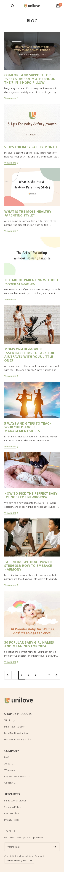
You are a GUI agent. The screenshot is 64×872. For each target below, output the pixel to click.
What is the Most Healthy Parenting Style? (27, 213)
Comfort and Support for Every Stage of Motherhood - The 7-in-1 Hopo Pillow (30, 78)
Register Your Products (17, 776)
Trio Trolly (9, 720)
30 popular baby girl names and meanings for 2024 (29, 644)
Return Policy (11, 813)
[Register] (54, 847)
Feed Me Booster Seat (16, 733)
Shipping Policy (12, 807)
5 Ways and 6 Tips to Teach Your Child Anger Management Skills (28, 427)
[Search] (12, 5)
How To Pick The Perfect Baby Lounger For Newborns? (30, 495)
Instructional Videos (15, 800)
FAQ (6, 757)
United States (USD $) (17, 860)
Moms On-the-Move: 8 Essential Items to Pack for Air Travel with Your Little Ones (29, 354)
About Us (9, 763)
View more (10, 98)
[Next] (56, 675)
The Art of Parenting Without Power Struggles (31, 282)
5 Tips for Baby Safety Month (30, 147)
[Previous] (7, 675)
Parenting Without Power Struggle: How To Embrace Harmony (28, 565)
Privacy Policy (11, 820)
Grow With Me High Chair (18, 739)
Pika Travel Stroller (14, 726)
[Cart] (58, 5)
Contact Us (10, 783)
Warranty (9, 770)
